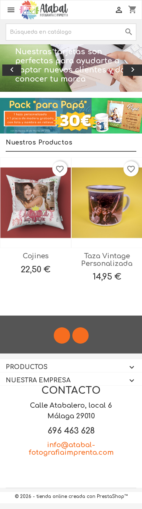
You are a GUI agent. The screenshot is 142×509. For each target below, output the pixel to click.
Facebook (62, 335)
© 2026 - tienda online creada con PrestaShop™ (71, 496)
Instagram (80, 335)
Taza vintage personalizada (107, 259)
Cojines (35, 256)
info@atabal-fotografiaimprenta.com (71, 448)
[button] (10, 68)
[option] (71, 68)
